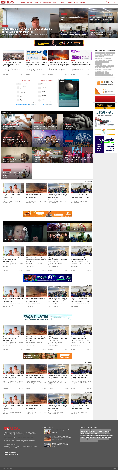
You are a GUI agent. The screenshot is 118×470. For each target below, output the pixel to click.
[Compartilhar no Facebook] (26, 24)
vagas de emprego (99, 60)
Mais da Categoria (88, 181)
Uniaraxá (97, 67)
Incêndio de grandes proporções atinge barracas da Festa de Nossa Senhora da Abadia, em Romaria (58, 64)
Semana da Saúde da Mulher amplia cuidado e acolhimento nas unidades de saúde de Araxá (81, 64)
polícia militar (98, 62)
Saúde (76, 2)
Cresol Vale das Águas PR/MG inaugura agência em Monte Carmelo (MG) (12, 64)
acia (101, 69)
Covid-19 (97, 52)
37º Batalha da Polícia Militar (102, 65)
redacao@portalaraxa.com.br (10, 452)
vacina (108, 58)
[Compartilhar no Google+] (31, 24)
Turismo (82, 2)
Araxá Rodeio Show (99, 73)
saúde (107, 69)
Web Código (10, 468)
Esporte (55, 2)
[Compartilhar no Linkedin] (33, 24)
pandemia (102, 52)
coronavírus (108, 67)
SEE (104, 69)
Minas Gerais (98, 63)
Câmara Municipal (110, 52)
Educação (37, 2)
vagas (111, 65)
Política (69, 2)
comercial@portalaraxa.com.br (11, 454)
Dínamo (97, 71)
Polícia (63, 2)
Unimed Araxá (103, 71)
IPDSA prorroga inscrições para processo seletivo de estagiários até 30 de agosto (57, 196)
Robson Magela (109, 54)
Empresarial (47, 2)
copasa (107, 73)
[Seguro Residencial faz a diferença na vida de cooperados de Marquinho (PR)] (47, 433)
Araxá (106, 60)
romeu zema (106, 62)
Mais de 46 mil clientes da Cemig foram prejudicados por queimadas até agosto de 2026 (36, 196)
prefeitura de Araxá (99, 54)
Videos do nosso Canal (87, 220)
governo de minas (99, 56)
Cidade (23, 2)
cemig (102, 67)
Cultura (29, 2)
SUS (111, 69)
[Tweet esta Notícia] (28, 24)
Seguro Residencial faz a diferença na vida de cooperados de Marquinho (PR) (13, 196)
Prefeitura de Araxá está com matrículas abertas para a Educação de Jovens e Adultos (80, 196)
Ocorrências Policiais (100, 58)
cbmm (110, 60)
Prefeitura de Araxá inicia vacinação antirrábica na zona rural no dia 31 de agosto (36, 64)
